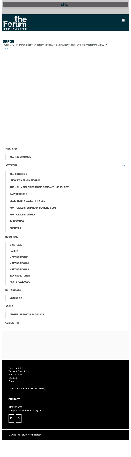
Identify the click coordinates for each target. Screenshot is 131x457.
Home (6, 47)
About (9, 306)
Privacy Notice (16, 374)
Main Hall (16, 244)
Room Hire (11, 236)
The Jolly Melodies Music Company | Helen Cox (39, 187)
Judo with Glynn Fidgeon (25, 180)
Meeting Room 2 (19, 263)
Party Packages (20, 281)
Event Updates (16, 367)
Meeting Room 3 (19, 269)
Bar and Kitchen (20, 275)
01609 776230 (15, 407)
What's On (11, 148)
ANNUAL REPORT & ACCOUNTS (27, 314)
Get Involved (13, 289)
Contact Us (12, 322)
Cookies (13, 377)
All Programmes (20, 156)
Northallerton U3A (22, 214)
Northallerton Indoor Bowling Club (33, 207)
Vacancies (16, 298)
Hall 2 (14, 251)
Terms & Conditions (19, 371)
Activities (11, 165)
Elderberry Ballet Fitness (27, 200)
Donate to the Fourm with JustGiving (27, 388)
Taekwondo (17, 221)
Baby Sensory (18, 194)
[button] (62, 4)
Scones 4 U (16, 228)
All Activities (18, 173)
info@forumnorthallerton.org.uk (25, 410)
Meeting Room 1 (19, 257)
